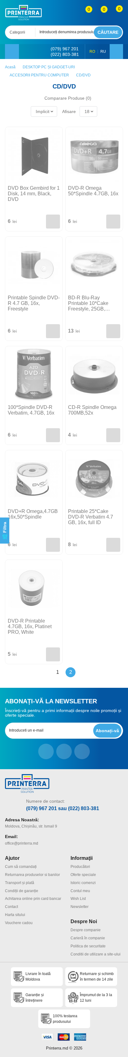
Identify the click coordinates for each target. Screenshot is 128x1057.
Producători (80, 866)
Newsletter (80, 907)
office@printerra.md (21, 843)
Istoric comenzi (83, 883)
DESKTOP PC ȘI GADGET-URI (49, 67)
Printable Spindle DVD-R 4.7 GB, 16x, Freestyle (34, 303)
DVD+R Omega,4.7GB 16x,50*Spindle (33, 514)
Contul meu (80, 891)
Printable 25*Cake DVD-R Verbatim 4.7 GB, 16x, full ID (90, 517)
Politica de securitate (88, 946)
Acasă (10, 67)
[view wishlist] (100, 12)
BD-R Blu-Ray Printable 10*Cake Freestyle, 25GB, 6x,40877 (88, 303)
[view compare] (85, 12)
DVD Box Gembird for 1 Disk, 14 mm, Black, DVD (34, 193)
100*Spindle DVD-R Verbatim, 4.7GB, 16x (31, 410)
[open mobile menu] (12, 51)
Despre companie (86, 930)
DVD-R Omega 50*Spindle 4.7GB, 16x (93, 190)
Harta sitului (15, 915)
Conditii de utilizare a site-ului (96, 954)
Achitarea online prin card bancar (33, 898)
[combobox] (22, 32)
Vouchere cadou (19, 923)
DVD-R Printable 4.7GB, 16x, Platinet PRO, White (30, 626)
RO (92, 51)
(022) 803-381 (65, 54)
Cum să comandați (21, 866)
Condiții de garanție (21, 891)
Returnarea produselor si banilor (32, 875)
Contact (11, 907)
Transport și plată (19, 883)
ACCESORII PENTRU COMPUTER (39, 75)
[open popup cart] (115, 12)
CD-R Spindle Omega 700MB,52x (92, 410)
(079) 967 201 (65, 48)
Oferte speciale (83, 875)
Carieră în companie (88, 938)
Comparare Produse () (67, 98)
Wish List (78, 898)
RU (103, 51)
